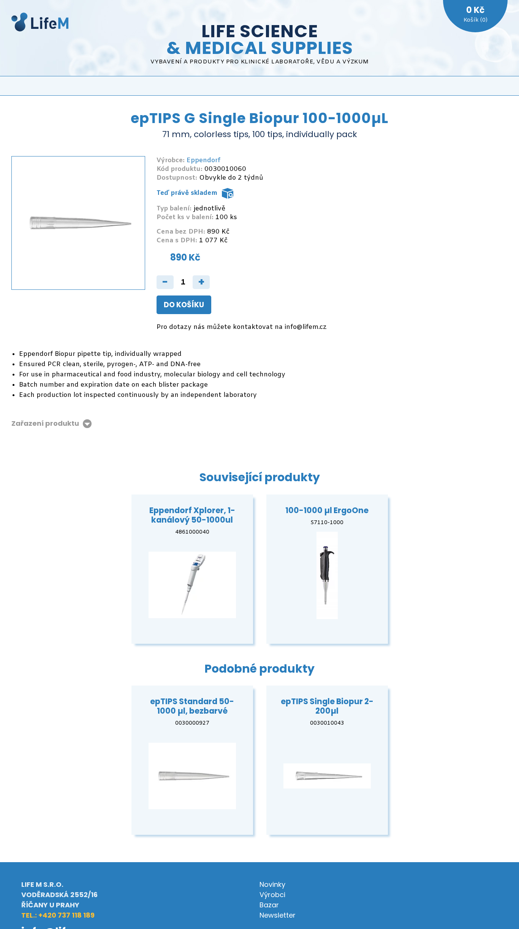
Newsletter (278, 915)
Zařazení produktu (45, 423)
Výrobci (272, 894)
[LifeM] (39, 23)
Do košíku (184, 305)
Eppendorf (203, 160)
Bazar (269, 905)
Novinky (272, 884)
